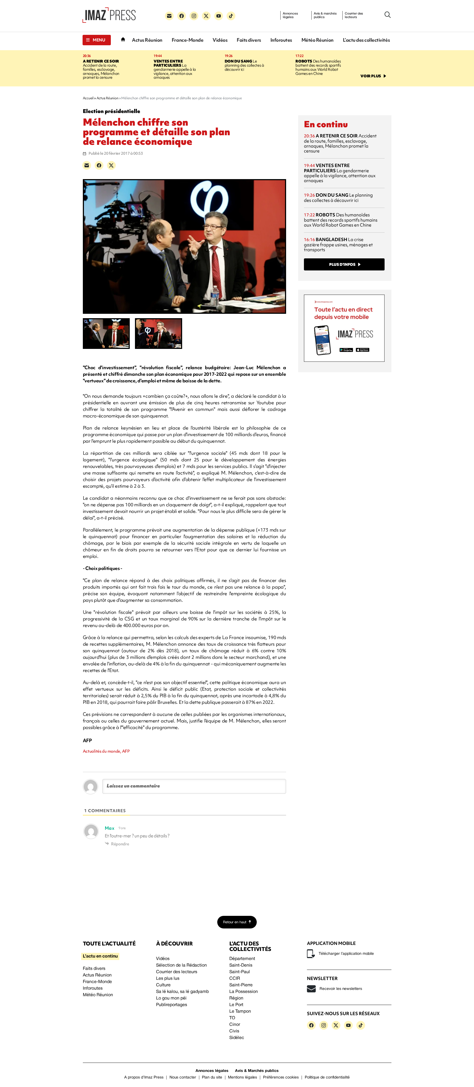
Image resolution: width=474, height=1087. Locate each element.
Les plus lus (167, 979)
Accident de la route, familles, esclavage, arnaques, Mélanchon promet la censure (101, 69)
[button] (97, 40)
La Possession (243, 992)
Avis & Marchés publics (257, 1071)
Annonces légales (290, 15)
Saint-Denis (240, 965)
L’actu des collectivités (366, 40)
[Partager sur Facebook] (99, 165)
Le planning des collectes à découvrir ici (244, 65)
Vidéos (220, 40)
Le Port (236, 1005)
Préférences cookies (281, 1077)
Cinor (234, 1025)
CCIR (234, 979)
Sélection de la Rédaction (181, 965)
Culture (163, 985)
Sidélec (236, 1038)
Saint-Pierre (241, 985)
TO (232, 1018)
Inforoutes (281, 40)
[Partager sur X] (111, 165)
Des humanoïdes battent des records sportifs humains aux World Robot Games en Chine (318, 67)
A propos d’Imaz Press (143, 1077)
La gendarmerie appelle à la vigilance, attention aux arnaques (175, 69)
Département (242, 959)
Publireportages (171, 1005)
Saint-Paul (239, 972)
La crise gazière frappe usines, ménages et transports (338, 244)
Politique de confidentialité (327, 1077)
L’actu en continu (100, 956)
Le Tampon (240, 1011)
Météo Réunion (317, 40)
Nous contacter (183, 1077)
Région (236, 998)
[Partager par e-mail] (86, 165)
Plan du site (212, 1077)
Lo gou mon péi (171, 998)
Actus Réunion (147, 40)
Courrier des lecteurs (354, 15)
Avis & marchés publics (325, 15)
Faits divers (249, 40)
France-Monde (187, 40)
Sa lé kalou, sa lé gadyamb (182, 992)
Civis (234, 1031)
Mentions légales (242, 1077)
